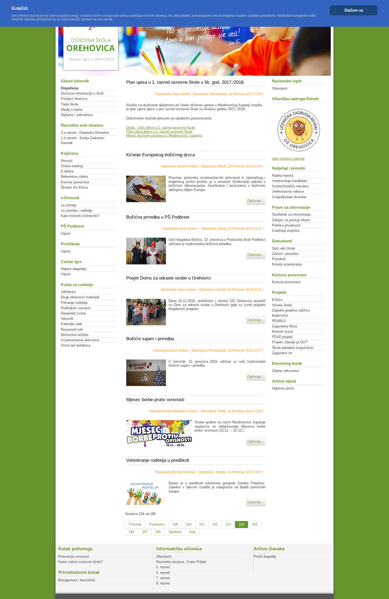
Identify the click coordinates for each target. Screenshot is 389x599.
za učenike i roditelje (76, 210)
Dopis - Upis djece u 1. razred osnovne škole (160, 128)
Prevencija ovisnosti (73, 556)
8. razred (163, 583)
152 (215, 524)
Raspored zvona (73, 313)
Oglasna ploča (283, 388)
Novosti (67, 161)
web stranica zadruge (288, 159)
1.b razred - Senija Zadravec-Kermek (83, 140)
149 (175, 524)
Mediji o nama (71, 110)
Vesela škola (282, 305)
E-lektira (67, 171)
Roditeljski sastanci (76, 308)
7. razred (163, 578)
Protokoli (279, 259)
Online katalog (72, 166)
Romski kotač (282, 332)
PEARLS (279, 321)
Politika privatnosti (286, 225)
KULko (277, 300)
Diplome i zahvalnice (77, 115)
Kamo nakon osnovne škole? (80, 562)
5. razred (163, 567)
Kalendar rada (71, 324)
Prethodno (157, 524)
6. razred (163, 573)
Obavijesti (279, 88)
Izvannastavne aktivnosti (80, 340)
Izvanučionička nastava (290, 186)
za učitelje (68, 205)
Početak (135, 524)
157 (144, 532)
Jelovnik (67, 319)
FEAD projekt (282, 337)
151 (202, 524)
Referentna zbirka (74, 177)
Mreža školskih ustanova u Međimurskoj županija (164, 135)
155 (254, 524)
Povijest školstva (74, 99)
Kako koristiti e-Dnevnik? (80, 216)
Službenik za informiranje (291, 214)
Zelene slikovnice (285, 371)
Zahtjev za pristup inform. (291, 220)
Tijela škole (69, 104)
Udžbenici (68, 292)
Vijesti (65, 234)
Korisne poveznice (75, 182)
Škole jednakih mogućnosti (292, 348)
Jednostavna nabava (288, 191)
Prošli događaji (265, 556)
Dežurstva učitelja (74, 335)
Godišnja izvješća (285, 231)
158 (158, 532)
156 (131, 532)
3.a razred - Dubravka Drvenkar (85, 133)
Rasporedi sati (72, 329)
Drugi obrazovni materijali (80, 297)
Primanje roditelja (74, 303)
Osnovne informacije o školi (82, 93)
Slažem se (353, 10)
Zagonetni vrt (282, 353)
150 (188, 524)
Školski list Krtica (74, 187)
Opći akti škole (283, 248)
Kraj (192, 532)
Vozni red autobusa (75, 345)
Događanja (69, 88)
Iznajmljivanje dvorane (289, 197)
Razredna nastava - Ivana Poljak (181, 562)
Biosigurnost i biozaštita (76, 580)
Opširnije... (255, 201)
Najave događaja (73, 269)
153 (228, 524)
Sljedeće (175, 532)
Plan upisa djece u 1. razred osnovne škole (159, 132)
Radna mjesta (282, 176)
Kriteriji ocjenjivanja (287, 264)
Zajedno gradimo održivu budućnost (291, 312)
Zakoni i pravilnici (285, 254)
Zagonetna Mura (284, 326)
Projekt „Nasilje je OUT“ (290, 342)
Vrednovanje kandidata (289, 181)
